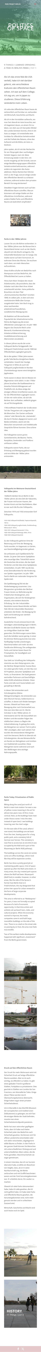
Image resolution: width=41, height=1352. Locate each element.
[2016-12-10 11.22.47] (20, 1050)
